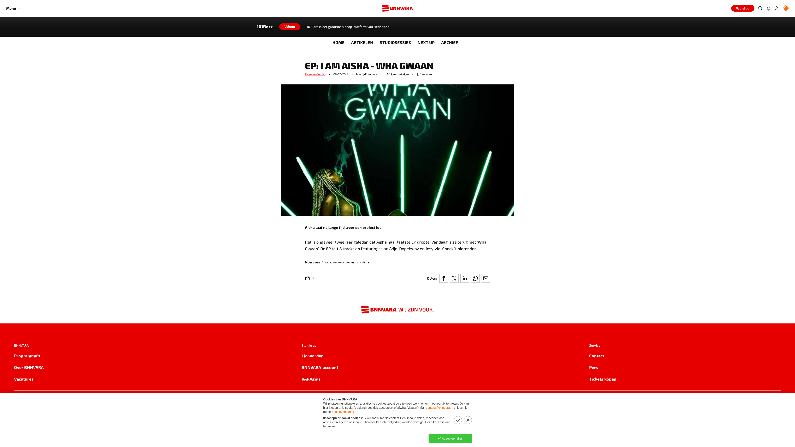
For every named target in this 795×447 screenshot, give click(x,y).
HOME (338, 42)
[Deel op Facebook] (444, 278)
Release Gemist (315, 74)
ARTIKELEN (362, 42)
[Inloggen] (776, 8)
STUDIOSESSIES (395, 42)
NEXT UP (426, 42)
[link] (329, 262)
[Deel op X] (454, 278)
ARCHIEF (449, 42)
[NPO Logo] (786, 8)
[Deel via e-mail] (486, 278)
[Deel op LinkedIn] (465, 278)
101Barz (265, 26)
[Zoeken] (760, 8)
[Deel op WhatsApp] (475, 278)
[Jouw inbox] (768, 8)
